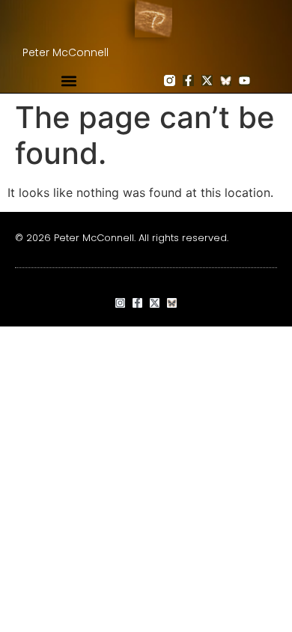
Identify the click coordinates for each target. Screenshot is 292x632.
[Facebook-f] (188, 80)
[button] (68, 80)
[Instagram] (120, 303)
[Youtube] (244, 80)
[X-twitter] (207, 80)
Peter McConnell (65, 52)
